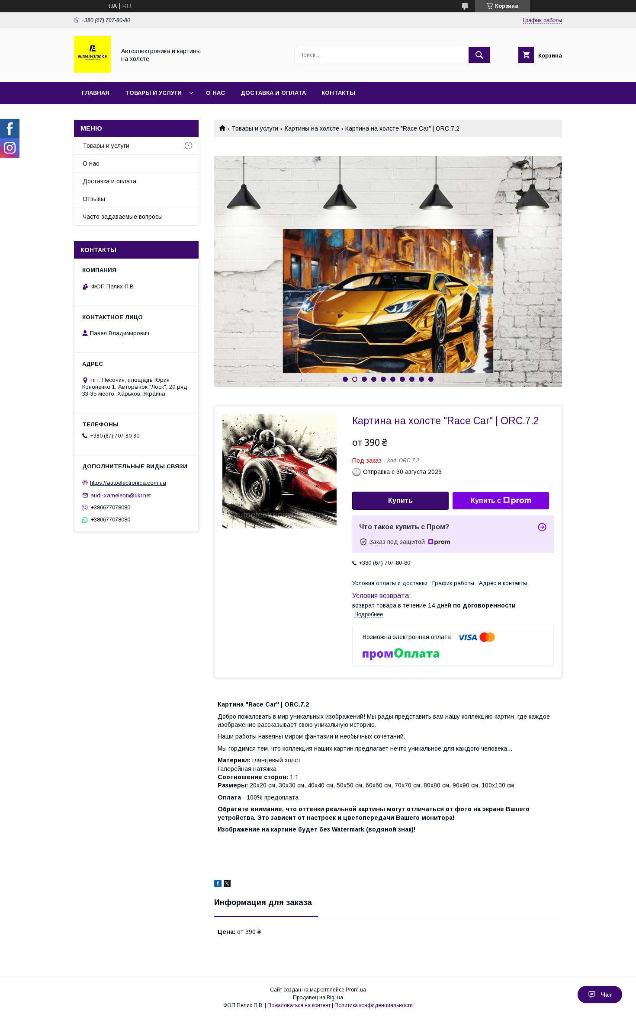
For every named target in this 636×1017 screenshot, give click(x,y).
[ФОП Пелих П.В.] (92, 70)
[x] (227, 884)
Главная (95, 93)
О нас (215, 93)
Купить (400, 500)
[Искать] (479, 55)
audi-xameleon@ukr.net (120, 495)
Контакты (338, 93)
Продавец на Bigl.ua (318, 998)
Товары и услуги (153, 93)
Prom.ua (356, 990)
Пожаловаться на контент (299, 1005)
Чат (606, 994)
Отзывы (94, 198)
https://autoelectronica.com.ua (128, 483)
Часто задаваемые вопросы (123, 216)
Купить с (486, 500)
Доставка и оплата (273, 93)
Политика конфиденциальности (373, 1005)
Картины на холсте (312, 128)
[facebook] (218, 884)
